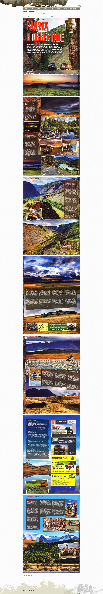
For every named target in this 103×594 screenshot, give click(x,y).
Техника (58, 8)
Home (26, 8)
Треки (45, 8)
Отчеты (38, 8)
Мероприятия (73, 8)
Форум (32, 8)
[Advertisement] (51, 586)
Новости (51, 8)
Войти (78, 593)
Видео (65, 8)
